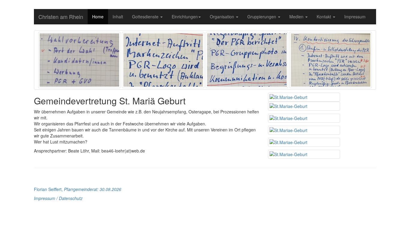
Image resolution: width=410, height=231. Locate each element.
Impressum (355, 17)
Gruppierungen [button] (262, 17)
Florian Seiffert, (77, 189)
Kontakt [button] (324, 17)
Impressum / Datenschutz (58, 198)
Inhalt (118, 17)
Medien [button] (297, 17)
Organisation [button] (222, 17)
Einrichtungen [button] (185, 17)
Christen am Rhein (60, 16)
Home (98, 17)
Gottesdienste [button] (146, 17)
